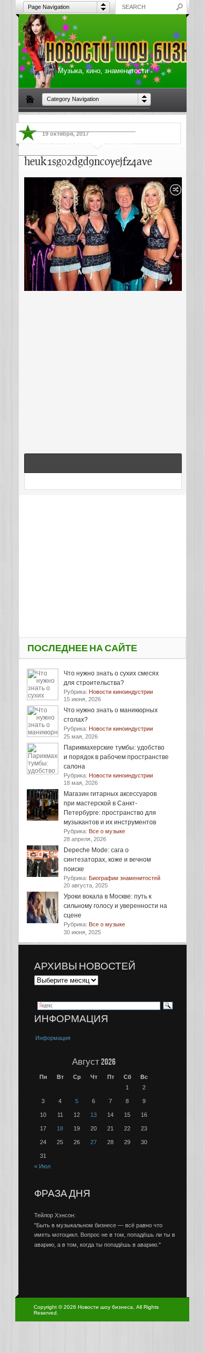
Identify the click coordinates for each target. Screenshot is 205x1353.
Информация (52, 1038)
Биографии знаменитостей (61, 119)
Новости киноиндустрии (58, 167)
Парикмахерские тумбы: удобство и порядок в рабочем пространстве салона (116, 757)
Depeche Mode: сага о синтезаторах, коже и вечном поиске (107, 859)
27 (93, 1142)
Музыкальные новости (99, 143)
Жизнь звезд (40, 143)
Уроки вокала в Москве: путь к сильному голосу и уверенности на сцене (115, 906)
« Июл (42, 1166)
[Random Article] (175, 192)
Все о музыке (127, 119)
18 (60, 1128)
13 (93, 1115)
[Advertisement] (103, 361)
